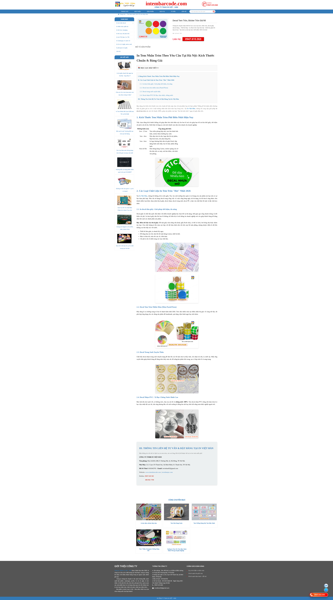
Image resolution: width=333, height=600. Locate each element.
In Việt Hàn (191, 108)
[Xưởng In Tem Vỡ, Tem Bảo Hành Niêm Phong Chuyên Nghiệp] (176, 537)
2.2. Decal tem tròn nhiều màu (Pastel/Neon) (154, 88)
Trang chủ (124, 11)
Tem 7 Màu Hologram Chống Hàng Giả (149, 549)
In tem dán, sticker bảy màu (149, 523)
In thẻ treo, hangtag (121, 30)
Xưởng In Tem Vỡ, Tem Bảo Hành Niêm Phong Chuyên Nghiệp (176, 549)
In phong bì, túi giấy (121, 48)
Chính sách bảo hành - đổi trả (197, 576)
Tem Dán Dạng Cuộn (176, 523)
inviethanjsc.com (167, 472)
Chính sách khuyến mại (195, 573)
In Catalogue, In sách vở (123, 41)
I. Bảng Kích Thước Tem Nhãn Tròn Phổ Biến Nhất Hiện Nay (159, 76)
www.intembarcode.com (153, 472)
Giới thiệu (137, 11)
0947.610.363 (193, 39)
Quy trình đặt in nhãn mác (196, 570)
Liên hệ (184, 11)
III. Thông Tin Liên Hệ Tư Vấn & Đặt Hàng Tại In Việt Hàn (158, 99)
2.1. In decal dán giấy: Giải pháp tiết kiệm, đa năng (156, 84)
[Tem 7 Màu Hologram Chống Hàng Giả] (148, 537)
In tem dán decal (121, 23)
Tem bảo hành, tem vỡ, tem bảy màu (137, 14)
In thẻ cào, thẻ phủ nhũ (122, 33)
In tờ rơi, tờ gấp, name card (124, 44)
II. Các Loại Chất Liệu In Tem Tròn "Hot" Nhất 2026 (156, 80)
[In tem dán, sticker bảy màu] (148, 512)
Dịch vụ (162, 11)
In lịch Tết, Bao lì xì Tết (122, 37)
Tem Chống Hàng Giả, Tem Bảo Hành (204, 523)
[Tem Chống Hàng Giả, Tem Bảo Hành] (204, 512)
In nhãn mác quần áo (122, 26)
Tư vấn (173, 11)
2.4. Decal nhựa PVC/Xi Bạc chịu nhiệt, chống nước (156, 95)
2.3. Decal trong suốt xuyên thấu (150, 91)
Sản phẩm (150, 11)
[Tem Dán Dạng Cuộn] (176, 512)
